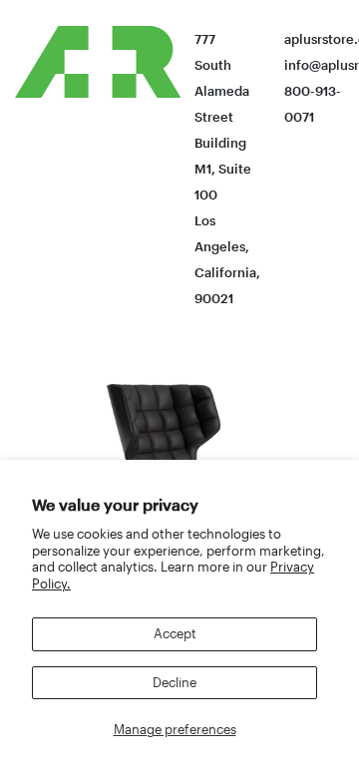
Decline (174, 682)
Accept (175, 633)
